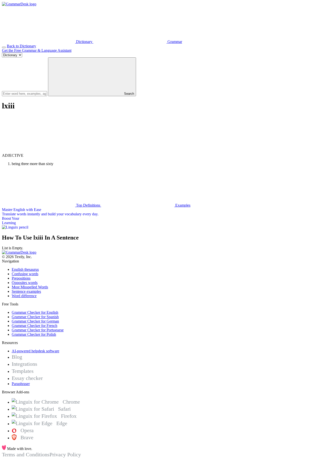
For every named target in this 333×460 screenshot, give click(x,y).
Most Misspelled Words (30, 287)
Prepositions (21, 278)
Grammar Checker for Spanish (35, 317)
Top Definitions (88, 205)
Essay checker (27, 378)
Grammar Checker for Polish (34, 334)
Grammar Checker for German (35, 321)
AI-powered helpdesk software (35, 351)
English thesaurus (25, 269)
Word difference (24, 296)
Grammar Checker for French (34, 326)
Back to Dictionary (21, 46)
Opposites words (25, 283)
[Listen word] (38, 151)
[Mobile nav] (4, 47)
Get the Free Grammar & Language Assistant (36, 50)
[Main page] (19, 4)
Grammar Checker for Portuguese (38, 330)
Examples (182, 205)
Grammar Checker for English (35, 312)
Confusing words (25, 274)
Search (128, 93)
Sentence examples (26, 291)
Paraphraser (21, 384)
